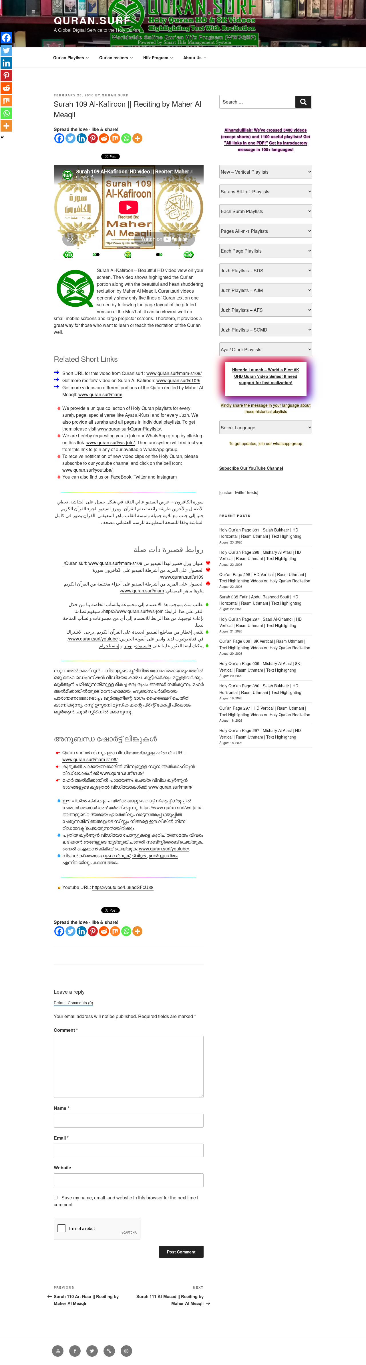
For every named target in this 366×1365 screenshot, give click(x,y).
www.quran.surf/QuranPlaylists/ (129, 428)
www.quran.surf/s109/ (178, 380)
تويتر (128, 645)
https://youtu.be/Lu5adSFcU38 (123, 887)
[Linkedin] (82, 138)
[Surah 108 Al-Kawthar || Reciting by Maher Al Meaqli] (189, 254)
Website (62, 1167)
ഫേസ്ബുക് (117, 855)
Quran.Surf (92, 20)
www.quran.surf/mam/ (100, 394)
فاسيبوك (143, 645)
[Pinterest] (93, 138)
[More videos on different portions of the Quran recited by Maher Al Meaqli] (158, 254)
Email (61, 1137)
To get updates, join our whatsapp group (265, 443)
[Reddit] (104, 138)
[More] (137, 138)
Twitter (140, 476)
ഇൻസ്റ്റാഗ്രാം (163, 855)
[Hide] (2, 137)
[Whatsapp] (126, 138)
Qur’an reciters (113, 57)
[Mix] (115, 138)
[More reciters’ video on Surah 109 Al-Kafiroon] (98, 254)
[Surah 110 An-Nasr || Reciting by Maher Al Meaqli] (68, 254)
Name (61, 1108)
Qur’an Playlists (68, 57)
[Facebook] (59, 138)
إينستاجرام (109, 645)
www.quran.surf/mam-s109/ (174, 373)
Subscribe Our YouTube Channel (251, 468)
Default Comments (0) (73, 1002)
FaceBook (121, 476)
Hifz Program (155, 57)
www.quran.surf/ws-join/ (110, 442)
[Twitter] (70, 138)
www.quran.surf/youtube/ (87, 470)
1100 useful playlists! (281, 136)
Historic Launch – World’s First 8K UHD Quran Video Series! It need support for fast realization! (265, 376)
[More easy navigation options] (127, 254)
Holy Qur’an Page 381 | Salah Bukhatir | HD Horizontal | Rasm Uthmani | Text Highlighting (260, 533)
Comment (66, 1030)
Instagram (167, 476)
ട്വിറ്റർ (139, 855)
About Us (192, 57)
